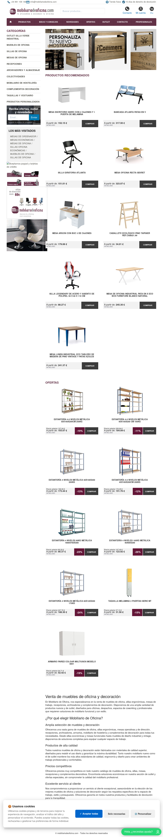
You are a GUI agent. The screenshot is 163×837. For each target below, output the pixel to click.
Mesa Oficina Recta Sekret (129, 172)
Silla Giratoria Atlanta (72, 172)
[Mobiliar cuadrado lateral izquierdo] (27, 202)
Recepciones (14, 63)
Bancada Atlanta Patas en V (130, 112)
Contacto (127, 12)
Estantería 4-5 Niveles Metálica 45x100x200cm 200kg (130, 481)
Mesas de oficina (17, 57)
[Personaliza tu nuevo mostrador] (100, 49)
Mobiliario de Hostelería (22, 82)
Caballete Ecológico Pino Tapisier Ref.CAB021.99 (130, 234)
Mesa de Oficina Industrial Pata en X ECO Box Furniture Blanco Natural (129, 295)
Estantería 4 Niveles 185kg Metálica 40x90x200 (129, 541)
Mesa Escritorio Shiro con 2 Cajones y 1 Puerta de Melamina (72, 113)
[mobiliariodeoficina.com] (31, 10)
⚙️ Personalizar (143, 813)
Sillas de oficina (17, 51)
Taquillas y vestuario (20, 95)
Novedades (72, 22)
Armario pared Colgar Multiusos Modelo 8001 (72, 662)
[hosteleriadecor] (27, 235)
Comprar (89, 123)
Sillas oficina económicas (18, 148)
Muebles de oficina (18, 44)
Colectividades (16, 76)
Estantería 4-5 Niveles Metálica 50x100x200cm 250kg (72, 420)
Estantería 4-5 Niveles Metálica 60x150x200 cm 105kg (130, 420)
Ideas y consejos (48, 22)
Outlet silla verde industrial (18, 37)
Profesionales (144, 22)
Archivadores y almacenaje (23, 70)
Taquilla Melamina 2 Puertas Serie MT (129, 601)
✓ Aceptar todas (89, 813)
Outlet (106, 22)
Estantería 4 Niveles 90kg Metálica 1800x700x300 (72, 541)
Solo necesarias (116, 813)
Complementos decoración (23, 89)
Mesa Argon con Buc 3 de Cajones (71, 233)
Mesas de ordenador (23, 136)
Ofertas (90, 22)
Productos (24, 22)
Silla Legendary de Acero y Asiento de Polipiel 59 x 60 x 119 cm (71, 295)
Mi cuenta (141, 12)
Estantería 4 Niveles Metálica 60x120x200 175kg (72, 602)
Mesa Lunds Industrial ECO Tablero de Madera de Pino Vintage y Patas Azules (72, 355)
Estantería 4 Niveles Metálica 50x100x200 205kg (72, 481)
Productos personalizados (23, 101)
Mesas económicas (21, 139)
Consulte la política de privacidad (20, 122)
